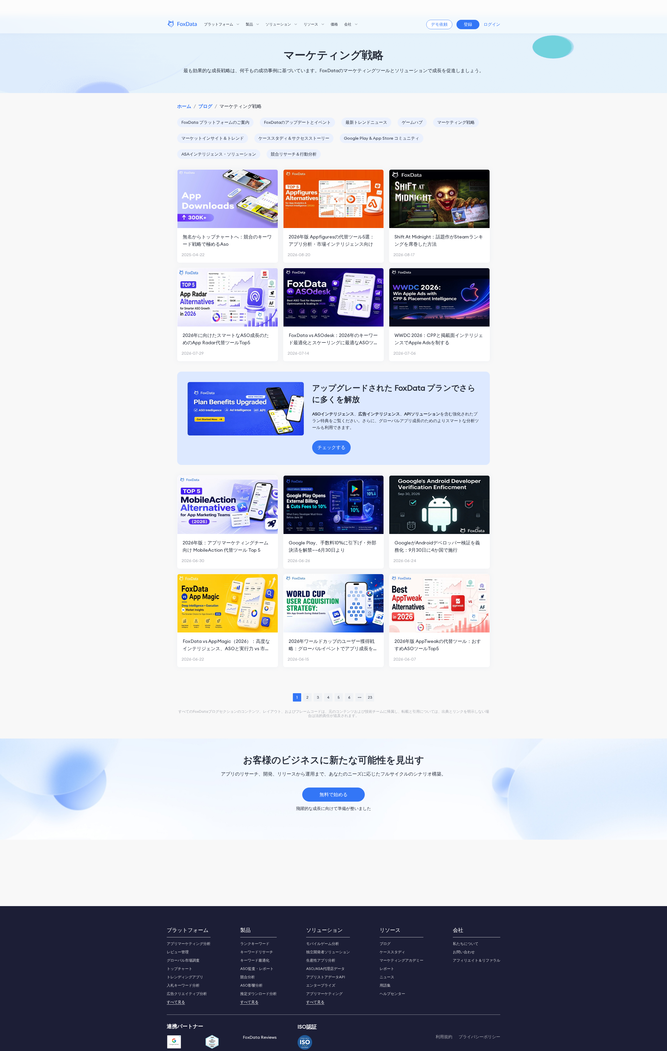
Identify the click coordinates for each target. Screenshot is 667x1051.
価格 (334, 24)
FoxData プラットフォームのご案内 (215, 122)
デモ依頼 (439, 24)
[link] (184, 106)
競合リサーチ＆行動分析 (294, 154)
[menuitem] (221, 24)
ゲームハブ (412, 122)
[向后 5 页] (359, 697)
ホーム (184, 106)
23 (370, 697)
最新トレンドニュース (366, 122)
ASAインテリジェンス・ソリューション (218, 154)
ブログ (205, 106)
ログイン (492, 24)
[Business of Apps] (212, 1042)
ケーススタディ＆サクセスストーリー (293, 138)
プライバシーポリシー (479, 1036)
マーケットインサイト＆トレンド (212, 138)
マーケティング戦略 (456, 122)
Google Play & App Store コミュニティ (381, 138)
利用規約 (444, 1036)
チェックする (331, 447)
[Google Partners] (174, 1042)
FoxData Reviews (260, 1037)
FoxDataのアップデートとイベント (297, 122)
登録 (468, 24)
